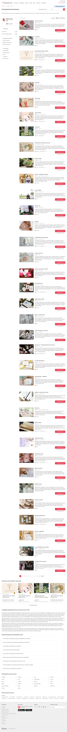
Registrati (63, 2)
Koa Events (37, 127)
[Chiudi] (16, 18)
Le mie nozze (16, 2)
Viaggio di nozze (38, 698)
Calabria (19, 681)
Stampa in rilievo (6, 58)
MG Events (37, 408)
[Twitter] (37, 707)
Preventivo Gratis (60, 30)
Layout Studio (38, 112)
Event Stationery (38, 66)
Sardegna (19, 683)
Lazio (35, 677)
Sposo (34, 2)
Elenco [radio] (54, 18)
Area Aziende (63, 1)
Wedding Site (4, 723)
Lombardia (3, 677)
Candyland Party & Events (40, 561)
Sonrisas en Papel (39, 499)
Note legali (3, 707)
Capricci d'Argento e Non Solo (41, 330)
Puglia (3, 681)
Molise (19, 685)
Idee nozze (38, 2)
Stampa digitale (5, 50)
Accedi (60, 2)
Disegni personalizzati (6, 44)
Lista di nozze (19, 698)
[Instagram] (41, 707)
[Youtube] (44, 707)
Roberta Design (38, 158)
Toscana (51, 679)
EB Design (37, 82)
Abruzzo (35, 681)
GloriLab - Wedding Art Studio (41, 174)
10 (39, 576)
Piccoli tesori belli (38, 21)
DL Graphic (37, 36)
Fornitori (26, 2)
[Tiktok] (46, 707)
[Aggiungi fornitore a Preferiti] (32, 22)
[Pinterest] (39, 707)
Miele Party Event (38, 468)
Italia (53, 707)
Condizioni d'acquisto (5, 709)
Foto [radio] (58, 18)
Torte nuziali (51, 698)
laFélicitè (37, 221)
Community (44, 2)
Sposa (31, 2)
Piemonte (52, 677)
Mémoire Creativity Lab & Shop (41, 392)
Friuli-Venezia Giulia (37, 683)
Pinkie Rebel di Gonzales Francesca (42, 142)
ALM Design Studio (39, 454)
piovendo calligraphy (39, 531)
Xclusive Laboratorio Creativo (41, 269)
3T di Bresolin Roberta (39, 360)
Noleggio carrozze (32, 698)
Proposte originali (45, 698)
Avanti (42, 576)
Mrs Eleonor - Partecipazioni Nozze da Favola (45, 345)
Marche (3, 683)
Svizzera (19, 688)
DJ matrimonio (62, 698)
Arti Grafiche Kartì (39, 283)
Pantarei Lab (37, 206)
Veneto (3, 679)
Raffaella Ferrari (38, 484)
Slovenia (3, 688)
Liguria (51, 681)
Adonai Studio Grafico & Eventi (41, 51)
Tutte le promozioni (33, 605)
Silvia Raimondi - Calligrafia (41, 376)
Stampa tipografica (6, 52)
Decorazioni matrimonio (11, 698)
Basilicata (35, 685)
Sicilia (19, 679)
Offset (4, 54)
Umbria (51, 683)
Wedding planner (25, 698)
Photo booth (56, 698)
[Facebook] (35, 707)
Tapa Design (37, 98)
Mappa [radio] (63, 18)
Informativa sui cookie (5, 712)
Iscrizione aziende (4, 717)
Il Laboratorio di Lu (39, 253)
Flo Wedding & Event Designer (41, 237)
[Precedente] (2, 593)
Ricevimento (22, 2)
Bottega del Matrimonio (40, 515)
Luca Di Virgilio (38, 190)
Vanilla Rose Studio (39, 438)
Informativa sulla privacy (5, 710)
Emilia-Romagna (36, 679)
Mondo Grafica (38, 422)
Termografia (5, 56)
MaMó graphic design (39, 299)
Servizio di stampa (6, 40)
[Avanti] (65, 593)
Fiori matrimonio (4, 698)
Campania (19, 677)
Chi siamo (3, 719)
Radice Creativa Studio (40, 314)
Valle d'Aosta (52, 685)
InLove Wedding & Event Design (42, 547)
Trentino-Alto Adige (5, 685)
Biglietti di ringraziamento (7, 42)
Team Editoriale (4, 720)
